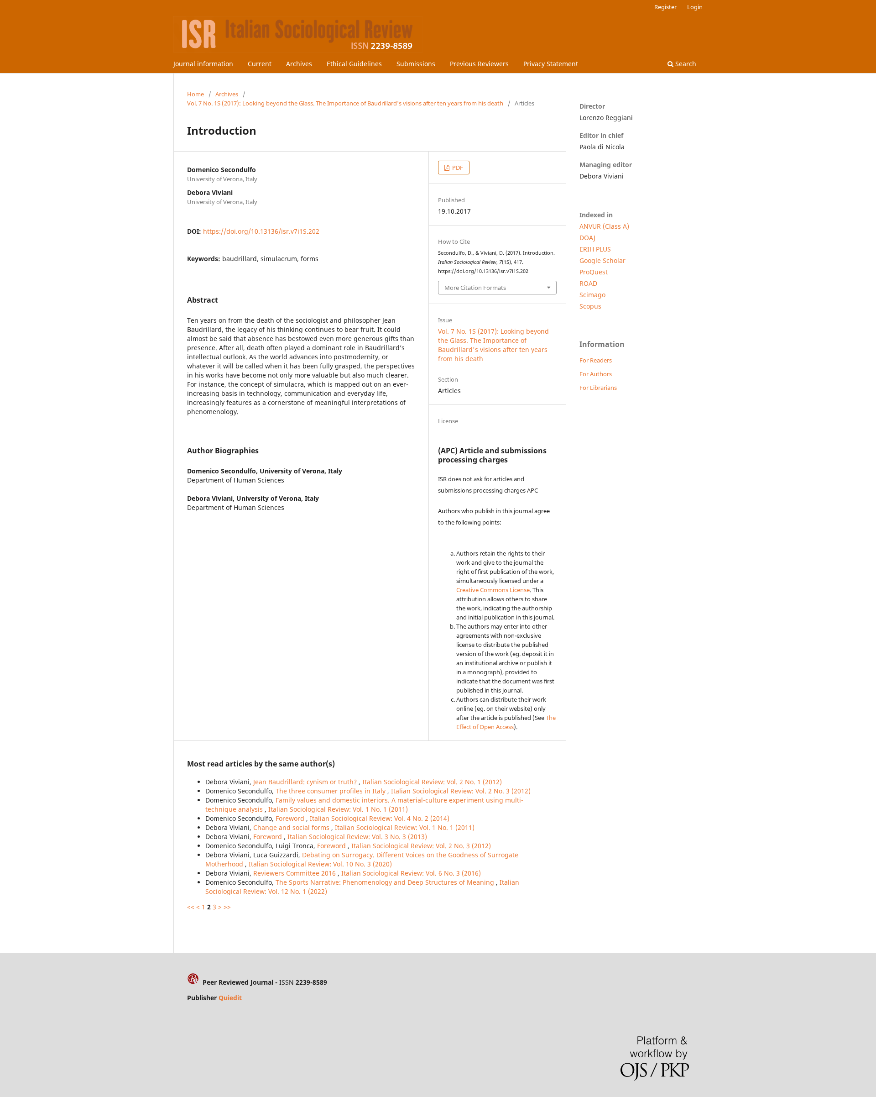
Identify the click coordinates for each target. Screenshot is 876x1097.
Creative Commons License (493, 590)
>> (227, 907)
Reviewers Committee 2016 (295, 873)
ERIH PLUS (595, 249)
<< (190, 907)
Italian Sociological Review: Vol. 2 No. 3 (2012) (461, 791)
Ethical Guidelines (354, 63)
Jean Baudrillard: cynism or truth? (306, 781)
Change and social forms (292, 827)
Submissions (415, 63)
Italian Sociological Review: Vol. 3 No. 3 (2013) (357, 836)
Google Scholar (602, 260)
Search (684, 63)
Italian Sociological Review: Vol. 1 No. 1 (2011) (338, 809)
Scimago (592, 294)
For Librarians (598, 387)
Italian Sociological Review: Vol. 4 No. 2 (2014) (379, 818)
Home (195, 94)
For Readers (595, 360)
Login (695, 7)
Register (665, 7)
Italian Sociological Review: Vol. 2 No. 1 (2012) (432, 781)
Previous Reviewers (479, 63)
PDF (457, 167)
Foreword (291, 818)
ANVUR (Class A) (604, 226)
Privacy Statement (550, 63)
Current (259, 63)
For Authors (595, 374)
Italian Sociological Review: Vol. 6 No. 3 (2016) (411, 873)
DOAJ (587, 237)
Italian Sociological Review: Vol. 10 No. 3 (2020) (320, 864)
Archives (299, 63)
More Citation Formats (475, 287)
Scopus (590, 306)
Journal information (203, 63)
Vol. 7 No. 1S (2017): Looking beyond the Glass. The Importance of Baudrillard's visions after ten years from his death (345, 103)
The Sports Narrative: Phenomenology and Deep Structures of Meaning (386, 882)
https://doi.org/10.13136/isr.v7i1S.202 (261, 231)
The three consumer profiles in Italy (331, 791)
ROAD (588, 283)
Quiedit (230, 997)
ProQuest (593, 272)
